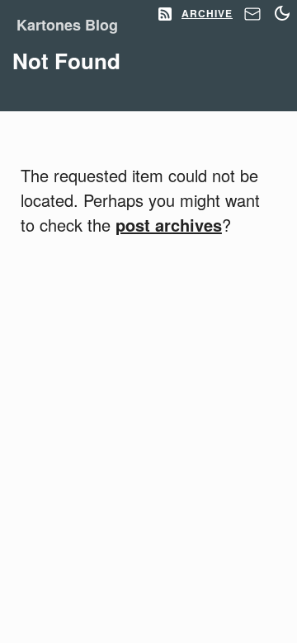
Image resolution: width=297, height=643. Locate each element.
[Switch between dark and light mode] (282, 13)
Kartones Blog (67, 24)
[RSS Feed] (165, 15)
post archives (169, 225)
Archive (207, 13)
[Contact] (252, 18)
